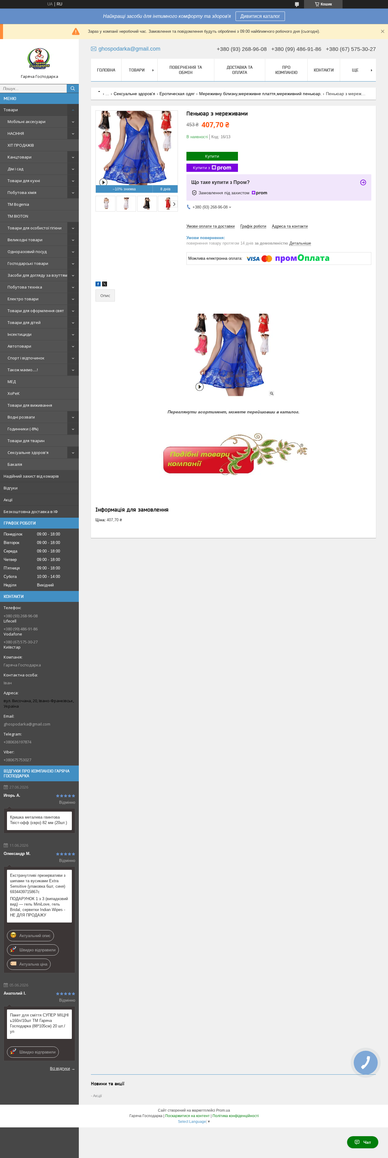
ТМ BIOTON (18, 216)
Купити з (201, 167)
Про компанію (286, 70)
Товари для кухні (24, 180)
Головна (106, 70)
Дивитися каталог (260, 16)
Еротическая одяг (177, 93)
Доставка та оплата (240, 70)
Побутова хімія (22, 192)
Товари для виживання (30, 405)
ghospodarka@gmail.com (27, 724)
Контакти (324, 70)
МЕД (12, 381)
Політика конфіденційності (235, 1116)
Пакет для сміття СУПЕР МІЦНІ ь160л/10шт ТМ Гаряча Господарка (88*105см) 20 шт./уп (39, 1023)
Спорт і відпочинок (26, 358)
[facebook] (98, 285)
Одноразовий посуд (27, 251)
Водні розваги (21, 417)
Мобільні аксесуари (26, 121)
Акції (8, 499)
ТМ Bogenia (18, 204)
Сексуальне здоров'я (28, 452)
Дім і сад (15, 169)
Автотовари (19, 346)
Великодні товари (25, 239)
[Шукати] (73, 88)
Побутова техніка (25, 287)
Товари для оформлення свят (36, 310)
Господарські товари (28, 263)
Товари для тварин (26, 440)
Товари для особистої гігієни (35, 228)
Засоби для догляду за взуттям (37, 275)
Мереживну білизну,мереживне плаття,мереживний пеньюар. (260, 93)
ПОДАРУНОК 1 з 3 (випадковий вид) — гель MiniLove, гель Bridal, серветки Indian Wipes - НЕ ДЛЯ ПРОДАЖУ (39, 906)
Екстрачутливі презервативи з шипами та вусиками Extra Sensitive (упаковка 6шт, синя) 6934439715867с (37, 883)
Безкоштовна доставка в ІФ (31, 511)
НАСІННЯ (16, 133)
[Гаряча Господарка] (39, 59)
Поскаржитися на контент (187, 1116)
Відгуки (11, 488)
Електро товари (23, 299)
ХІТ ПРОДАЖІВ (21, 145)
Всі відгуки (60, 1068)
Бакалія (15, 464)
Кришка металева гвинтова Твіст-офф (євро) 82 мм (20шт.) (38, 820)
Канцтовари (20, 157)
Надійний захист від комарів (31, 476)
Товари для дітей (24, 322)
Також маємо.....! (23, 369)
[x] (104, 285)
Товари (11, 109)
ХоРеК (14, 393)
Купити (212, 156)
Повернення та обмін (185, 70)
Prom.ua (223, 1110)
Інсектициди (20, 334)
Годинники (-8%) (23, 429)
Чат (367, 1142)
